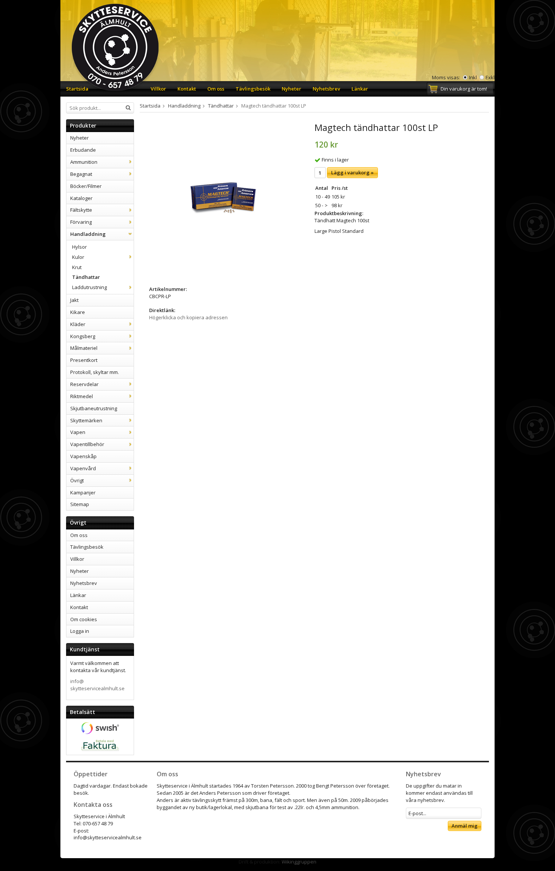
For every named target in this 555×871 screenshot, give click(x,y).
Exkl (490, 77)
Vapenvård (83, 468)
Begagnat (81, 174)
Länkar (360, 88)
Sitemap (79, 504)
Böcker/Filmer (86, 186)
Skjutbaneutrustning (93, 408)
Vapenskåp (83, 456)
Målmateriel (83, 348)
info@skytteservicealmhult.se (97, 685)
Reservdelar (84, 384)
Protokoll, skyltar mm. (94, 372)
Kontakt (186, 88)
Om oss (215, 88)
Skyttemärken (86, 420)
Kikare (77, 312)
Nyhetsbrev (326, 88)
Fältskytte (81, 209)
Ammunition (83, 162)
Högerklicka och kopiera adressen (188, 317)
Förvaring (81, 222)
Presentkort (83, 360)
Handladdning (88, 234)
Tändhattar (86, 277)
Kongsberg (82, 336)
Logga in (79, 631)
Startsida (77, 88)
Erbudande (83, 149)
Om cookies (83, 619)
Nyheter (291, 88)
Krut (77, 267)
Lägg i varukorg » (352, 172)
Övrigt (77, 480)
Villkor (158, 88)
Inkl (473, 77)
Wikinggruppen (299, 861)
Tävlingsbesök (253, 88)
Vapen (77, 432)
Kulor (78, 257)
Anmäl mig (465, 825)
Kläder (77, 324)
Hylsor (79, 246)
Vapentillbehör (87, 444)
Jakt (74, 300)
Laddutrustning (89, 287)
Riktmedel (81, 396)
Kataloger (81, 198)
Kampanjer (83, 492)
